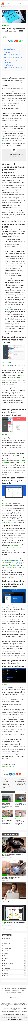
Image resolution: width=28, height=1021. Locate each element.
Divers (5, 955)
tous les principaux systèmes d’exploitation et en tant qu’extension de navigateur (13, 379)
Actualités (6, 941)
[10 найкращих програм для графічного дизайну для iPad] (14, 913)
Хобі (3, 852)
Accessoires (7, 938)
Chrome (14, 564)
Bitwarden (4, 500)
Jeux (5, 960)
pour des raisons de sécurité (12, 736)
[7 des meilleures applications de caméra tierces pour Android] (7, 798)
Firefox (19, 564)
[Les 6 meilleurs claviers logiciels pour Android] (20, 798)
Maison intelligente (8, 963)
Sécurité (6, 973)
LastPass (4, 140)
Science (6, 970)
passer (4, 684)
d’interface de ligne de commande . (14, 567)
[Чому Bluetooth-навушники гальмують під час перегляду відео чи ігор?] (14, 890)
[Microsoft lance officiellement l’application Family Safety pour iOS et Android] (20, 813)
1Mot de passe (6, 362)
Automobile (6, 945)
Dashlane (4, 434)
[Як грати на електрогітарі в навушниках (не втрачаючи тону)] (14, 845)
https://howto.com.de (19, 1002)
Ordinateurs (7, 965)
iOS (10, 562)
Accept (13, 1019)
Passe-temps (7, 968)
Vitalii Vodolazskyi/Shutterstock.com (11, 74)
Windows (4, 560)
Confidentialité (7, 948)
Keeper (4, 608)
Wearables (6, 975)
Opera (8, 565)
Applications (6, 25)
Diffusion (6, 953)
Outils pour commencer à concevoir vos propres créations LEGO (7, 784)
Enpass (6, 687)
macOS (10, 560)
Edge (3, 565)
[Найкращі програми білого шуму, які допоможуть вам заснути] (14, 868)
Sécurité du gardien (7, 605)
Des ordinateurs (7, 950)
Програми (5, 920)
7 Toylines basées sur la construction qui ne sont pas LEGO (20, 783)
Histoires (6, 958)
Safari (13, 565)
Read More (19, 1019)
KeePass (7, 309)
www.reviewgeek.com (7, 766)
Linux (15, 560)
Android (15, 562)
